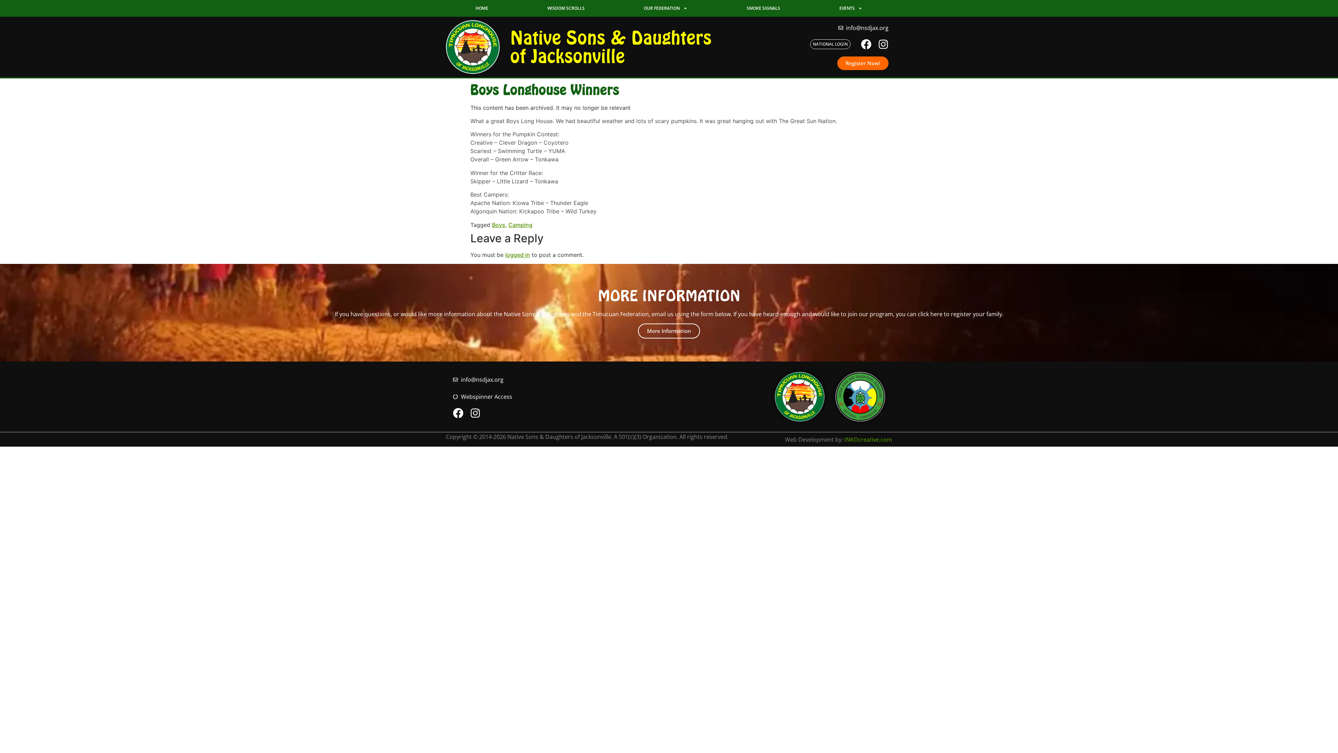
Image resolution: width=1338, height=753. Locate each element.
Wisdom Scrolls (566, 8)
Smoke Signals (763, 8)
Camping (520, 224)
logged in (517, 254)
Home (482, 8)
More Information (669, 330)
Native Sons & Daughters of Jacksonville (611, 46)
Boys (498, 224)
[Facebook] (866, 44)
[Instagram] (883, 44)
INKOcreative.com (868, 439)
